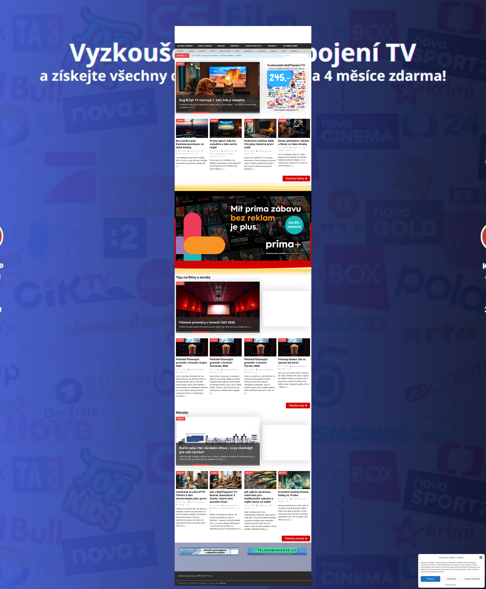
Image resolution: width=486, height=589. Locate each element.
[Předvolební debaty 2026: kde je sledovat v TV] (218, 87)
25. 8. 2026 (216, 151)
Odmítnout (451, 579)
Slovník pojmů (290, 46)
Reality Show (225, 51)
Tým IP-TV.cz (206, 576)
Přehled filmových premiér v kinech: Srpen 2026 (191, 361)
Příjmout (430, 579)
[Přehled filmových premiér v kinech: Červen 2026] (260, 346)
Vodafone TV (215, 156)
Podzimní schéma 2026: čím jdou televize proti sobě (259, 144)
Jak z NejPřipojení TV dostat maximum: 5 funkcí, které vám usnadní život (223, 497)
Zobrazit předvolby (472, 579)
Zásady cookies (450, 584)
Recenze (272, 46)
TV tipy (181, 370)
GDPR (198, 576)
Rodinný (294, 51)
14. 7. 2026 (216, 368)
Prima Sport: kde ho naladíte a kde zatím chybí (223, 144)
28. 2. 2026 (250, 505)
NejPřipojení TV (188, 154)
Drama (191, 51)
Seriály (274, 51)
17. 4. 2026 (284, 364)
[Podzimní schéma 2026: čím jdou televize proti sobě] (260, 128)
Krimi (237, 51)
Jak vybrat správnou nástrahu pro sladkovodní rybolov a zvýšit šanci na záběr (258, 497)
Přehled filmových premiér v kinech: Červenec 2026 (221, 361)
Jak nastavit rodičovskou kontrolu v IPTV (210, 453)
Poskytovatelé (253, 46)
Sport (212, 51)
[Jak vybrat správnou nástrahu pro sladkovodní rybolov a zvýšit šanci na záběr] (260, 480)
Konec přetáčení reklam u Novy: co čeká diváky (293, 142)
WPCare (223, 583)
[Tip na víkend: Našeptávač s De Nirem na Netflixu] (218, 305)
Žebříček (180, 51)
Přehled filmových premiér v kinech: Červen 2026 (256, 361)
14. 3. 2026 (182, 502)
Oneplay (287, 150)
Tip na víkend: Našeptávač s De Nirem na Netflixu (216, 317)
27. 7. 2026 (182, 368)
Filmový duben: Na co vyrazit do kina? (292, 359)
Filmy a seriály (205, 46)
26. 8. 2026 (182, 151)
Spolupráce (189, 576)
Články (178, 154)
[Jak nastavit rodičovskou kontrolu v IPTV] (218, 440)
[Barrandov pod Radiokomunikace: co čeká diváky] (192, 128)
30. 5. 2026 (250, 368)
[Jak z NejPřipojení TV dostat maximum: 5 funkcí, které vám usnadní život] (226, 480)
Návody (221, 46)
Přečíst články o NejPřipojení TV (286, 110)
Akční (284, 51)
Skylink (231, 154)
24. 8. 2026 (250, 151)
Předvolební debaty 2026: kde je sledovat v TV (213, 100)
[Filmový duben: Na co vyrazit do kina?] (294, 346)
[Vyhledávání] (295, 55)
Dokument (262, 51)
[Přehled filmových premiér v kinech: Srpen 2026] (192, 346)
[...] (211, 107)
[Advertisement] (243, 34)
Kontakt (181, 576)
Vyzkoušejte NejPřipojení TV (286, 65)
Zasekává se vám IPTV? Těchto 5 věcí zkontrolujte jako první (191, 495)
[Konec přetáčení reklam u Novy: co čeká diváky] (294, 128)
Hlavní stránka (185, 46)
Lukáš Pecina (195, 151)
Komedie (202, 51)
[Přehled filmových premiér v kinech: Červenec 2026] (226, 346)
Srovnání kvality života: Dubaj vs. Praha (293, 493)
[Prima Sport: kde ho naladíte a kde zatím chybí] (226, 128)
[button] (481, 557)
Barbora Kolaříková (197, 368)
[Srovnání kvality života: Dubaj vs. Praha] (294, 480)
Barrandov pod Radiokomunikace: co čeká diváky (190, 144)
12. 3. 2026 (216, 505)
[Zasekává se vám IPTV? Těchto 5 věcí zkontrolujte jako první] (192, 480)
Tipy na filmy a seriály (193, 277)
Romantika (248, 51)
